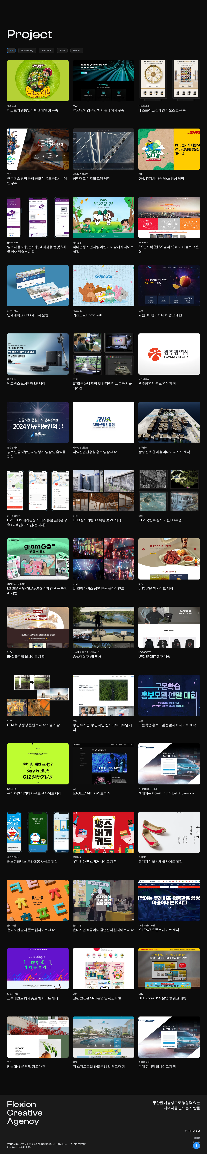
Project (196, 1137)
